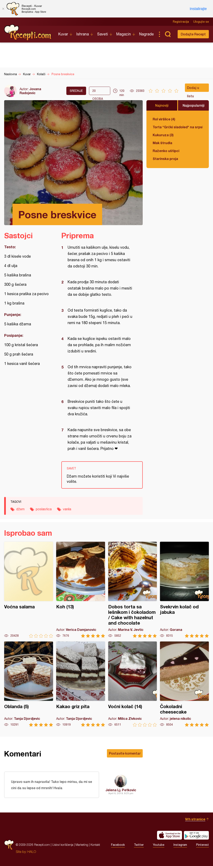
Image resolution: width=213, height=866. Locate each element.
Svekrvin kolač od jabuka (184, 590)
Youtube (158, 844)
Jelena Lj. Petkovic (120, 790)
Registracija (181, 21)
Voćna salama (28, 590)
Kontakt (95, 844)
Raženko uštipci (166, 151)
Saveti (102, 34)
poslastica (44, 509)
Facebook (118, 844)
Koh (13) (80, 590)
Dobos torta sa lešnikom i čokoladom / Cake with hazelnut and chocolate (132, 590)
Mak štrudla (162, 143)
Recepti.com (28, 32)
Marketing (82, 844)
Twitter (139, 844)
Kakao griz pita (80, 684)
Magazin (123, 34)
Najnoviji (161, 105)
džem (20, 509)
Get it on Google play (196, 835)
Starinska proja (165, 159)
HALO (31, 852)
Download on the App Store (169, 835)
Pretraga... (168, 34)
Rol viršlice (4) (164, 119)
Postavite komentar (125, 753)
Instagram (180, 844)
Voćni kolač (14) (132, 684)
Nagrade (146, 34)
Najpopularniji (193, 105)
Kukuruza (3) (163, 135)
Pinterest (202, 844)
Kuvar (63, 34)
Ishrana (82, 34)
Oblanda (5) (28, 684)
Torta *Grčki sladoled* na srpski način (178, 127)
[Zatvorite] (3, 8)
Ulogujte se (201, 21)
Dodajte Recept (193, 34)
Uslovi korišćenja (62, 844)
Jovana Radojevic (30, 91)
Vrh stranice (195, 819)
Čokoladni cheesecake (184, 684)
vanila (67, 509)
